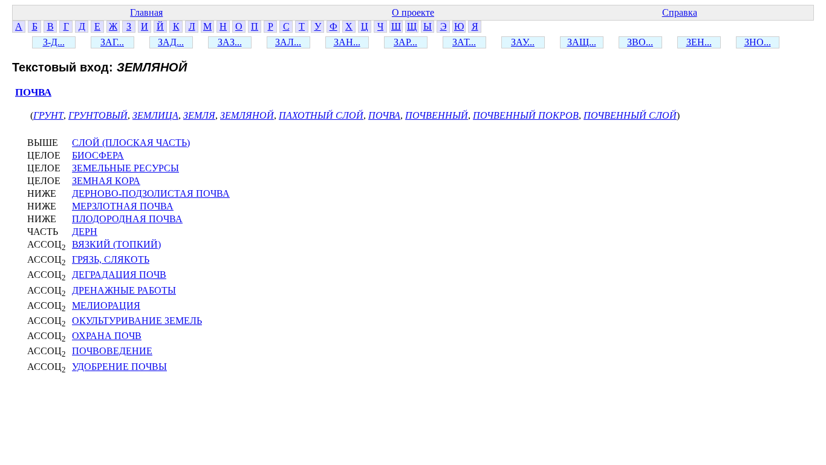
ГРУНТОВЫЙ (98, 115)
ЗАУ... (523, 42)
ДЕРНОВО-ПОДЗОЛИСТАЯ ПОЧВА (151, 193)
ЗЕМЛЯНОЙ (247, 115)
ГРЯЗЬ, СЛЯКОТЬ (110, 259)
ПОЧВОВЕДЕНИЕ (112, 351)
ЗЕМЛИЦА (155, 115)
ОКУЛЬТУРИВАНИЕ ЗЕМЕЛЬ (137, 320)
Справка (679, 12)
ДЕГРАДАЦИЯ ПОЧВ (119, 274)
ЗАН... (347, 42)
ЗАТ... (464, 42)
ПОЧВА (33, 92)
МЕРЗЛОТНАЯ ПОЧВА (123, 206)
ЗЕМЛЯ (199, 115)
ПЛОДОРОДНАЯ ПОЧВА (127, 219)
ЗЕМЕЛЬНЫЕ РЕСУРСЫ (125, 168)
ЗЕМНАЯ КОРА (106, 181)
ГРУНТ (48, 115)
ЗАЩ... (581, 42)
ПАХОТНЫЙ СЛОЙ (321, 115)
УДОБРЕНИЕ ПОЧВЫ (119, 366)
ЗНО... (757, 42)
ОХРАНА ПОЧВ (106, 336)
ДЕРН (84, 231)
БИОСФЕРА (98, 155)
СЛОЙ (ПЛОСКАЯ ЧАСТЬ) (131, 142)
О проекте (413, 12)
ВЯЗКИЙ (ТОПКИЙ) (116, 244)
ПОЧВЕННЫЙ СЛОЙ (630, 115)
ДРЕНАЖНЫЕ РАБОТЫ (124, 290)
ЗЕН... (699, 42)
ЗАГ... (112, 42)
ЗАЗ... (230, 42)
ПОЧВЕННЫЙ (436, 115)
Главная (146, 12)
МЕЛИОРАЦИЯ (106, 305)
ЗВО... (640, 42)
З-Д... (54, 42)
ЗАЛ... (288, 42)
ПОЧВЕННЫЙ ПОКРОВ (526, 115)
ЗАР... (405, 42)
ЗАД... (171, 42)
